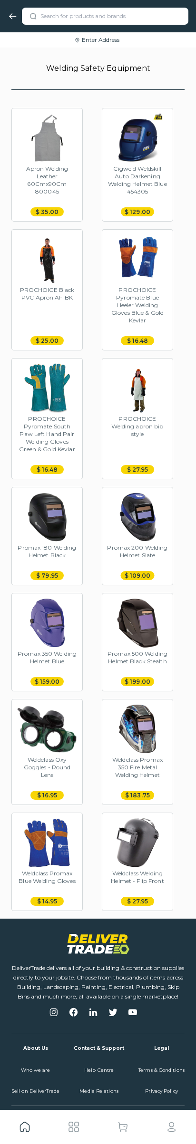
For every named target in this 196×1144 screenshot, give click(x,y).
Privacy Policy (161, 1091)
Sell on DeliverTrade (35, 1091)
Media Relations (98, 1091)
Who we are (35, 1070)
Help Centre (99, 1070)
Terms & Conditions (161, 1070)
